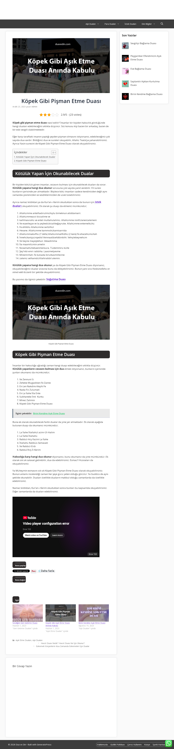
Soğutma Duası (56, 279)
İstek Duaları (130, 23)
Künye (147, 744)
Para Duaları (110, 23)
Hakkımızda (102, 744)
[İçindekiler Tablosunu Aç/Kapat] (52, 152)
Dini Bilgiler (147, 23)
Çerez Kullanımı (134, 744)
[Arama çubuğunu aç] (162, 23)
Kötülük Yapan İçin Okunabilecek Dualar (35, 156)
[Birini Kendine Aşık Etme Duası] (94, 613)
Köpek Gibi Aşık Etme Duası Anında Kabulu (58, 624)
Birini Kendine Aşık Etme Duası (92, 623)
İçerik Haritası (159, 744)
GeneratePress (44, 744)
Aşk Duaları (91, 23)
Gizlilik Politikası (117, 744)
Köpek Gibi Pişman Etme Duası (31, 160)
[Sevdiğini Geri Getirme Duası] (28, 613)
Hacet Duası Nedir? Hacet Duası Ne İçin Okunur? (63, 643)
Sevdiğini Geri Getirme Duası (25, 623)
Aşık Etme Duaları (23, 640)
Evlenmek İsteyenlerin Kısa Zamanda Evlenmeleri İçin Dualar (62, 646)
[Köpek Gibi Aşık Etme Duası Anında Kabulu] (61, 613)
